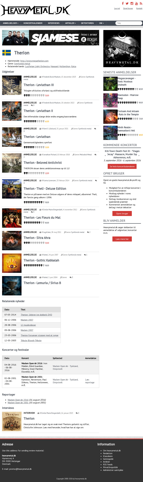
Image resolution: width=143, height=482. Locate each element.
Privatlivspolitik (110, 467)
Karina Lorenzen (49, 180)
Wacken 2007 (27, 319)
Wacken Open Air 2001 (18, 402)
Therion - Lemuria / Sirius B (42, 283)
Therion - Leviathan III (39, 85)
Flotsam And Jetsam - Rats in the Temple (128, 113)
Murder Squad (133, 154)
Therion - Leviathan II (38, 111)
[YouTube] (136, 3)
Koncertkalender (33, 23)
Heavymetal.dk (36, 10)
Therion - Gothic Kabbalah (41, 260)
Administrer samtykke (113, 470)
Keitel (45, 255)
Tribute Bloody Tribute (31, 340)
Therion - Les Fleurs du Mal (42, 217)
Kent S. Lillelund (49, 129)
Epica (73, 66)
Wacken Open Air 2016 (18, 399)
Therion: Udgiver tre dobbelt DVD (36, 314)
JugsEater (47, 232)
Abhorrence (119, 157)
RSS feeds (108, 464)
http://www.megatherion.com (34, 60)
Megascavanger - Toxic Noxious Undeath (126, 81)
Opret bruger (128, 8)
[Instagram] (132, 3)
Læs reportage (89, 381)
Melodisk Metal (86, 154)
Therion (29, 418)
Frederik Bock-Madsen (51, 77)
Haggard (54, 66)
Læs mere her (122, 239)
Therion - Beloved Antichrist (43, 163)
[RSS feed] (141, 3)
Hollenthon (64, 66)
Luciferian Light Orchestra (37, 66)
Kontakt (139, 8)
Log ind (117, 8)
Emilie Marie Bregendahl (52, 209)
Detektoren (87, 23)
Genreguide (108, 458)
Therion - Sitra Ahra (37, 238)
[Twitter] (127, 3)
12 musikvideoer (28, 325)
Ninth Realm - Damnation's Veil (126, 129)
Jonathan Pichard (49, 154)
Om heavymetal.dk (112, 450)
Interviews (53, 23)
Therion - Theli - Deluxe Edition (45, 188)
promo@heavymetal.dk (20, 469)
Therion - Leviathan (37, 137)
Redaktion (107, 453)
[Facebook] (123, 3)
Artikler (106, 461)
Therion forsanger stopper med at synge (39, 335)
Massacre (119, 154)
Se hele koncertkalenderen (122, 166)
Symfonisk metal (22, 63)
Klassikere (108, 456)
